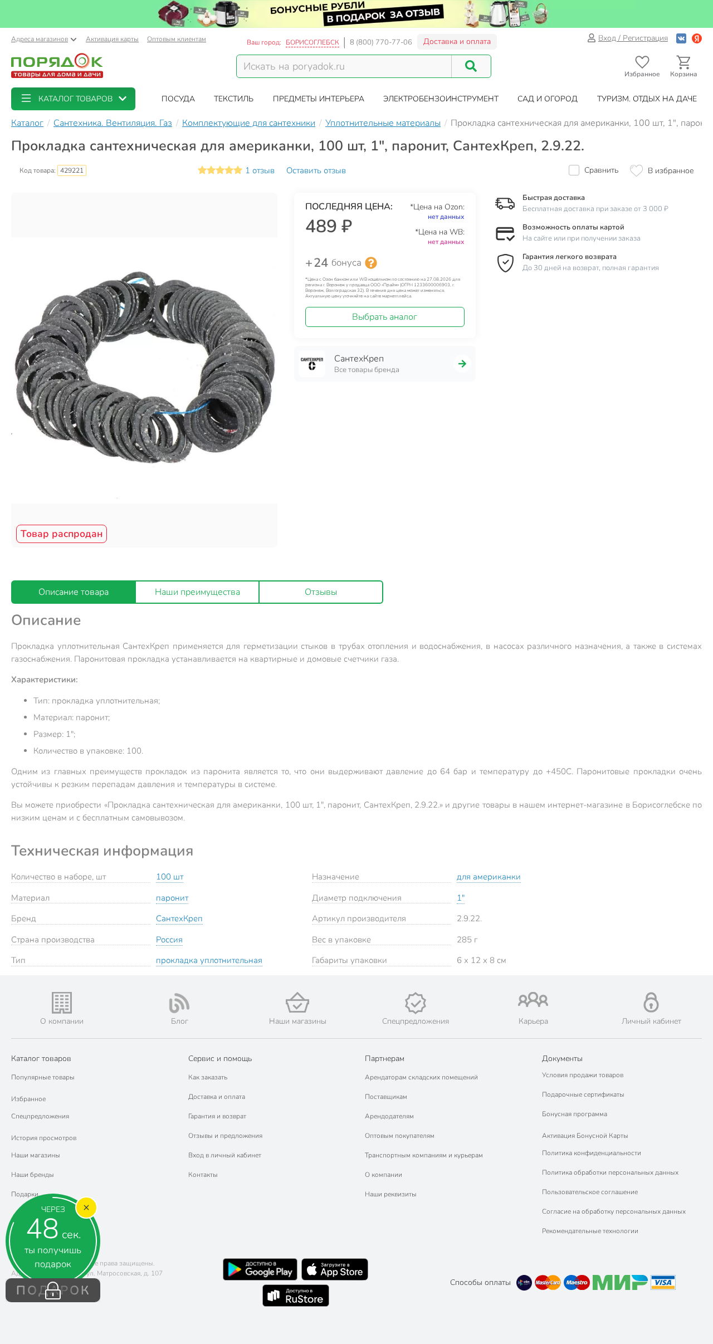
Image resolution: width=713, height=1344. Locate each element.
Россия (169, 939)
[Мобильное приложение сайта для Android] (260, 1269)
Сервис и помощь (220, 1058)
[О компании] (62, 1003)
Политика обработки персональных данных (610, 1172)
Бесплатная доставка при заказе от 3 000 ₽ (595, 209)
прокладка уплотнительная (209, 960)
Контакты (203, 1174)
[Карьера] (533, 999)
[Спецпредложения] (415, 1003)
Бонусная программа (574, 1114)
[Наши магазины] (297, 1002)
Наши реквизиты (391, 1194)
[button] (73, 98)
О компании (383, 1174)
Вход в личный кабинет (224, 1155)
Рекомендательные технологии (590, 1230)
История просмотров (43, 1137)
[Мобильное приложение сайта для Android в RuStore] (295, 1295)
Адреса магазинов (39, 39)
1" (461, 897)
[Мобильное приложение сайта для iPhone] (334, 1269)
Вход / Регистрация (633, 38)
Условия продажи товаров (582, 1075)
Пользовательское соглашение (590, 1191)
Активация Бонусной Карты (585, 1135)
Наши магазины (35, 1155)
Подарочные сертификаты (583, 1094)
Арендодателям (389, 1116)
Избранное (28, 1098)
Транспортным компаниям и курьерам (424, 1155)
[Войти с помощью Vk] (681, 38)
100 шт (169, 876)
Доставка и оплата (457, 41)
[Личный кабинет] (651, 1002)
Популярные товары (43, 1077)
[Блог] (180, 1003)
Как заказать (207, 1077)
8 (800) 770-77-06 (381, 42)
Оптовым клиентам (176, 39)
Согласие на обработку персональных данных (614, 1211)
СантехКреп (179, 918)
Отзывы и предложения (225, 1135)
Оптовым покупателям (399, 1135)
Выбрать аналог (384, 317)
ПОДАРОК (53, 1290)
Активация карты (112, 39)
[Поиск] (471, 66)
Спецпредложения (40, 1116)
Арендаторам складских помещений (421, 1077)
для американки (489, 876)
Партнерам (384, 1058)
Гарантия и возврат (217, 1116)
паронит (172, 897)
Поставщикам (386, 1096)
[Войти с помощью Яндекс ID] (697, 38)
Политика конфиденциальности (591, 1152)
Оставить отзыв (316, 170)
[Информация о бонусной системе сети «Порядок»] (371, 263)
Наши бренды (32, 1174)
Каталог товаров (41, 1058)
